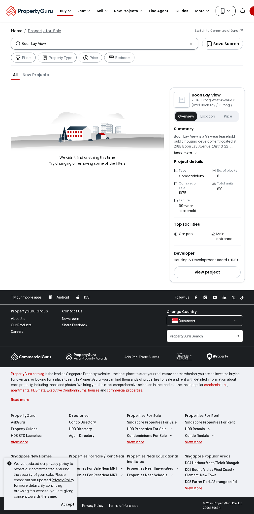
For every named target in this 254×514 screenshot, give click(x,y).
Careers (17, 331)
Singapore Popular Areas (207, 456)
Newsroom (70, 319)
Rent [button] (81, 10)
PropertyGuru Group (29, 311)
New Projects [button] (126, 10)
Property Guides (24, 429)
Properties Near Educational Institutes (152, 459)
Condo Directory (82, 422)
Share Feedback (74, 325)
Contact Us (72, 311)
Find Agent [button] (158, 10)
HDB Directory (80, 429)
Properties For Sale (144, 415)
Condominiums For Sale (147, 436)
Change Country (182, 311)
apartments (20, 390)
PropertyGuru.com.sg (27, 374)
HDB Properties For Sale (146, 429)
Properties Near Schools (147, 475)
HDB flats (38, 390)
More (200, 10)
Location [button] (207, 116)
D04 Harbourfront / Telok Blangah (212, 463)
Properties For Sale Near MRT (93, 468)
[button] (15, 75)
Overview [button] (186, 116)
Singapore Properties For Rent (210, 422)
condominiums (215, 385)
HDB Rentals (195, 429)
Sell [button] (100, 10)
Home (16, 30)
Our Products (21, 325)
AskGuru (18, 422)
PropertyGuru (23, 415)
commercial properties (124, 390)
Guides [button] (181, 10)
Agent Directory (81, 436)
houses (93, 390)
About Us (18, 319)
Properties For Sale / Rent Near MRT (97, 459)
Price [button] (228, 116)
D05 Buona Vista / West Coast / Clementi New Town (209, 472)
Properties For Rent (202, 415)
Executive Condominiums (67, 390)
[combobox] (104, 43)
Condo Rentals (197, 436)
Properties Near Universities (150, 468)
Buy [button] (63, 10)
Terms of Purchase (123, 506)
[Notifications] (243, 11)
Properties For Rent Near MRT (93, 475)
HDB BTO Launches (26, 436)
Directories (79, 415)
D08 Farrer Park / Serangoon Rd (211, 482)
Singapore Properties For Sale (152, 422)
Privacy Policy (63, 480)
